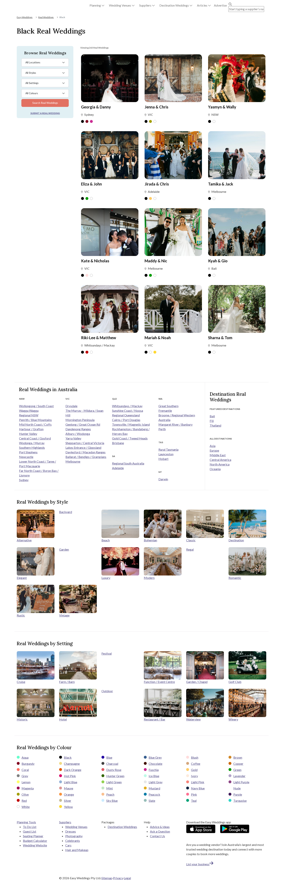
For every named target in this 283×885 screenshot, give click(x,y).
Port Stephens (28, 452)
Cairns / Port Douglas (126, 420)
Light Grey (155, 782)
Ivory (194, 776)
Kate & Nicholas (95, 260)
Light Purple (241, 782)
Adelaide (118, 468)
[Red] (86, 352)
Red (24, 800)
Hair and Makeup (76, 850)
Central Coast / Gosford (35, 438)
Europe (214, 450)
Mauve (68, 788)
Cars (68, 845)
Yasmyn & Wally (222, 107)
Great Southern (168, 406)
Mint (109, 788)
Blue (109, 757)
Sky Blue (112, 800)
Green (237, 770)
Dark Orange (72, 770)
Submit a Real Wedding (45, 113)
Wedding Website (35, 845)
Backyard (65, 512)
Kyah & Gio (218, 260)
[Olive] (150, 121)
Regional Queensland (126, 415)
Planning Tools (26, 822)
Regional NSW (28, 415)
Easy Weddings (25, 17)
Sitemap (106, 878)
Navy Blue (198, 788)
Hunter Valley (28, 433)
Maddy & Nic (156, 260)
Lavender (239, 776)
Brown (237, 757)
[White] (154, 121)
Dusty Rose (113, 770)
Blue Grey (155, 757)
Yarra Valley (73, 438)
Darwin (163, 479)
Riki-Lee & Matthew (98, 337)
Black (68, 757)
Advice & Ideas (160, 827)
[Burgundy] (86, 121)
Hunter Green (115, 776)
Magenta (28, 788)
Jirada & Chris (157, 184)
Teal (194, 800)
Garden (64, 549)
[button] (97, 5)
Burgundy (28, 763)
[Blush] (86, 275)
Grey (25, 776)
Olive (25, 794)
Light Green (114, 782)
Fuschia (154, 770)
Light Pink (197, 782)
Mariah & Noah (158, 337)
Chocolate (155, 763)
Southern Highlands (32, 447)
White (26, 807)
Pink (194, 794)
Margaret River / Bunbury (175, 424)
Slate (152, 800)
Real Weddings (46, 17)
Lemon (26, 782)
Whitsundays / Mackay (127, 406)
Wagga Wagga (29, 410)
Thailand (215, 425)
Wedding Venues (76, 827)
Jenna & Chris (156, 107)
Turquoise (240, 800)
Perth (162, 429)
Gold (194, 770)
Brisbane (118, 443)
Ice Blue (154, 776)
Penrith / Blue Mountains (35, 420)
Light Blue (70, 782)
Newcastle (26, 457)
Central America (220, 459)
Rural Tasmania (168, 449)
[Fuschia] (91, 121)
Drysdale (71, 406)
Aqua (25, 757)
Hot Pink (70, 776)
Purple (237, 794)
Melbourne (72, 461)
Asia (212, 446)
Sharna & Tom (220, 337)
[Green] (86, 198)
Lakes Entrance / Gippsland (83, 447)
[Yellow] (154, 352)
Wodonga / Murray (31, 443)
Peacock (154, 794)
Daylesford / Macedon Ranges (85, 452)
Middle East (218, 455)
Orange (69, 794)
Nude (237, 788)
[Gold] (150, 198)
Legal (127, 878)
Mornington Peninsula (80, 420)
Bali (212, 416)
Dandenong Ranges (78, 429)
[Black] (82, 121)
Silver (67, 800)
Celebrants (72, 840)
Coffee (195, 763)
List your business (197, 864)
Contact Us (157, 836)
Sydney (23, 480)
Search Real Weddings (45, 102)
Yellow (68, 807)
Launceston (165, 454)
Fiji (212, 421)
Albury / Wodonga (77, 433)
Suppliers (65, 822)
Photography (74, 836)
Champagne (72, 763)
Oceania (215, 469)
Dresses (70, 831)
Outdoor (107, 691)
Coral (25, 770)
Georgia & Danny (96, 107)
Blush (194, 757)
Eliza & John (91, 184)
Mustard (154, 788)
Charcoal (112, 763)
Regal (190, 549)
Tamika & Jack (220, 184)
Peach (110, 794)
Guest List (29, 831)
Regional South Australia (128, 463)
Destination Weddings (122, 827)
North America (219, 464)
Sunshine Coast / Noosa (127, 410)
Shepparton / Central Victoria (84, 443)
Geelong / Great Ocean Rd (82, 424)
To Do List (29, 827)
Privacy (118, 878)
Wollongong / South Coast (36, 406)
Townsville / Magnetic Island (131, 424)
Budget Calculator (35, 840)
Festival (106, 653)
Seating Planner (33, 836)
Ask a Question (160, 831)
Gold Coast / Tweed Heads (130, 438)
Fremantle (165, 410)
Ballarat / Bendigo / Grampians (85, 457)
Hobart (163, 459)
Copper (238, 763)
